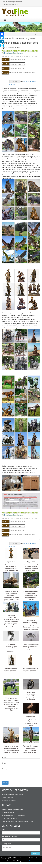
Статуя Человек (7, 797)
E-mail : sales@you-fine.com (12, 1)
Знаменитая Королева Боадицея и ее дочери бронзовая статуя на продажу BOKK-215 (31, 624)
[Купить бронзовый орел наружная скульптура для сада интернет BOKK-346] (31, 580)
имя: (3, 830)
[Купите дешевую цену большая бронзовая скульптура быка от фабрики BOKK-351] (11, 580)
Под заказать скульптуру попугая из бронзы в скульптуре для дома (30, 720)
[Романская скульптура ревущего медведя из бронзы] (31, 684)
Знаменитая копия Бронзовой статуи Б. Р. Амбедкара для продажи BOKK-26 (11, 749)
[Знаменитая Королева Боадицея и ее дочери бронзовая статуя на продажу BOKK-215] (31, 609)
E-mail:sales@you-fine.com (13, 53)
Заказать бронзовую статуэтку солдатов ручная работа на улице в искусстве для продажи (11, 618)
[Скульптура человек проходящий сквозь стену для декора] (31, 636)
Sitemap (32, 861)
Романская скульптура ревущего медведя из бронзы (30, 696)
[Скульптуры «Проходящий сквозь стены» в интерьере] (11, 636)
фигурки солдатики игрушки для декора (30, 670)
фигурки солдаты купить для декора (11, 670)
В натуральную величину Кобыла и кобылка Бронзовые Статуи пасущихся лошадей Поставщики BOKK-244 (11, 701)
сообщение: (6, 843)
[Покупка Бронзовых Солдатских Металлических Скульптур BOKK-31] (31, 734)
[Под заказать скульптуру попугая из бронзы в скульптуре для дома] (31, 708)
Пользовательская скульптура (12, 794)
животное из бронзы (9, 800)
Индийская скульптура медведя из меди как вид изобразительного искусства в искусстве (31, 565)
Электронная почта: (9, 837)
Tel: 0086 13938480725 (11, 5)
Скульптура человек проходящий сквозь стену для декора (31, 647)
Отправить (36, 853)
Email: (13, 809)
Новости (8, 34)
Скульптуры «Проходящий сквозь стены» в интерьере (11, 648)
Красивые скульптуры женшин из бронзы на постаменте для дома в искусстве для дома (11, 565)
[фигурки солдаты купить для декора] (11, 660)
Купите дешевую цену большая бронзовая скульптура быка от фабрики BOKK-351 (11, 594)
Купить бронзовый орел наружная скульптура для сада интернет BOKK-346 (30, 594)
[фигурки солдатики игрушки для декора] (31, 660)
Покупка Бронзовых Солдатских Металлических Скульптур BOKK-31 (30, 749)
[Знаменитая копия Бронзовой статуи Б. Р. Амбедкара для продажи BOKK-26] (11, 734)
